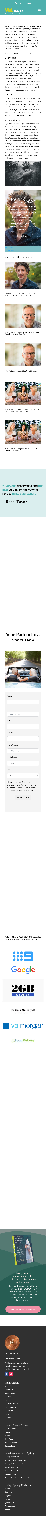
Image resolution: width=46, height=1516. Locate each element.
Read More (23, 236)
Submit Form (23, 797)
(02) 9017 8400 (25, 3)
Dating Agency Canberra (18, 1485)
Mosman (8, 1432)
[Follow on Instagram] (11, 1374)
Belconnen (9, 1488)
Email (9, 708)
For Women (9, 1400)
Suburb (10, 733)
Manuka (8, 1499)
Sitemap (8, 1418)
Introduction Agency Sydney (19, 1453)
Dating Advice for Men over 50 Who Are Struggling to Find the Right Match (23, 200)
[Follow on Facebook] (6, 1374)
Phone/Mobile (12, 745)
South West (9, 1439)
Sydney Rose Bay (11, 1467)
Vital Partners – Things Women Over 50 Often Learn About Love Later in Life (22, 410)
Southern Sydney (11, 1442)
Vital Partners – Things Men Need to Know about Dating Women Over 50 (21, 449)
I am (8, 769)
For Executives (10, 1407)
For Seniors (9, 1414)
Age (8, 720)
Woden (7, 1510)
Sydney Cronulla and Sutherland (17, 1478)
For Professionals (11, 1404)
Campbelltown (10, 1446)
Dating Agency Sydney (17, 1425)
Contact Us (9, 1390)
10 (14, 250)
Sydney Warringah (11, 1471)
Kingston (8, 1496)
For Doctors (9, 1411)
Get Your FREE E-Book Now (23, 1309)
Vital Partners (12, 1382)
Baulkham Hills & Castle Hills (15, 1460)
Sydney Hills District (12, 1457)
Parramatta (9, 1435)
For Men (8, 1397)
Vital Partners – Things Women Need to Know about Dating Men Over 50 (22, 333)
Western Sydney (11, 1474)
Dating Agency (10, 1393)
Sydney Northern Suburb (14, 1464)
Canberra (8, 1492)
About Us (8, 1386)
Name (9, 696)
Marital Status (12, 757)
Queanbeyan (9, 1503)
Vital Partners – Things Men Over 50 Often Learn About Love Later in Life (21, 372)
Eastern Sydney (10, 1428)
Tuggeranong (10, 1506)
